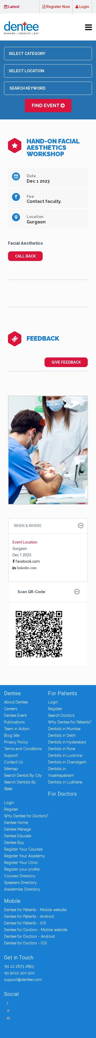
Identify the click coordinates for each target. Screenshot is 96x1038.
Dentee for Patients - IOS (25, 923)
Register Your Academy (24, 856)
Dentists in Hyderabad (67, 742)
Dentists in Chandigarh (67, 762)
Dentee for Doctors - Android (29, 936)
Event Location (25, 542)
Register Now (58, 7)
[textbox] (49, 53)
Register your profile (21, 869)
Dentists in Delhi (61, 735)
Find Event (46, 105)
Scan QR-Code (31, 592)
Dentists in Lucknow (65, 755)
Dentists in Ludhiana (65, 782)
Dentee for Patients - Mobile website (35, 910)
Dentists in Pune (61, 749)
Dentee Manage (17, 829)
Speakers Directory (20, 882)
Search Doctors (61, 715)
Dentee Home (16, 822)
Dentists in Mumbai (64, 729)
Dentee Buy (14, 842)
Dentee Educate (17, 836)
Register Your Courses (23, 849)
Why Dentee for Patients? (69, 722)
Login (83, 7)
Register (55, 709)
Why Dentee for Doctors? (26, 816)
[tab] (48, 525)
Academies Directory (22, 889)
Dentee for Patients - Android (29, 916)
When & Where (27, 526)
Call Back (25, 256)
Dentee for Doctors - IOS (25, 943)
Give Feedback (66, 362)
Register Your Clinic (21, 862)
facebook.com (27, 561)
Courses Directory (19, 876)
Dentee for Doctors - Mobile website (35, 930)
